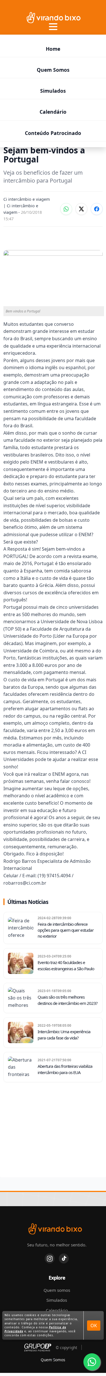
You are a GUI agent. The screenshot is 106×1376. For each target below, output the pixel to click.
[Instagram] (50, 1258)
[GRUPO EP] (37, 1347)
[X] (81, 209)
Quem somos (57, 1290)
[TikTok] (64, 1258)
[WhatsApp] (66, 209)
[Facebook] (97, 209)
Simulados (53, 90)
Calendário (53, 111)
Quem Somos (53, 69)
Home (53, 48)
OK (93, 1325)
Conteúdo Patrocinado (53, 133)
